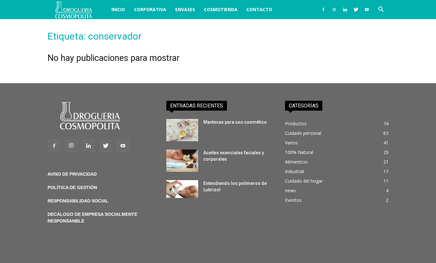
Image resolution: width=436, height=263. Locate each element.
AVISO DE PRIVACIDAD (72, 174)
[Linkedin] (345, 9)
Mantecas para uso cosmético (235, 122)
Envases (185, 9)
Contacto (259, 9)
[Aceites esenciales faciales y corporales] (182, 161)
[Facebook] (323, 9)
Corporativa (150, 9)
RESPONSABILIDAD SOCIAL (78, 200)
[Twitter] (356, 9)
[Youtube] (367, 9)
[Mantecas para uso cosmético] (182, 130)
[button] (380, 10)
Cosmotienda (220, 9)
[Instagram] (334, 9)
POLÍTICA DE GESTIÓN (72, 187)
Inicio (118, 9)
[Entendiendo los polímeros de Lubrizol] (182, 189)
